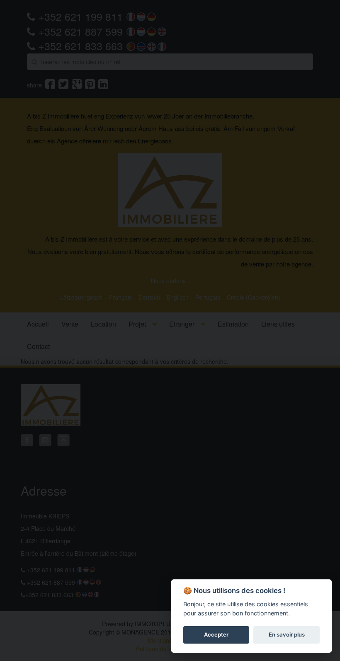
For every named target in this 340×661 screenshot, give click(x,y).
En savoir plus (287, 634)
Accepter (216, 634)
